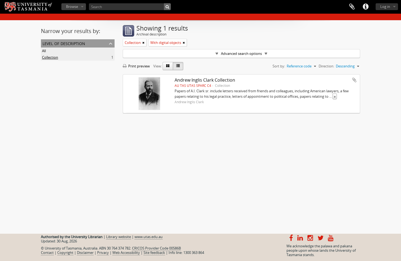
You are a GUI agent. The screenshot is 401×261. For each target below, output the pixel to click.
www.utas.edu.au (148, 236)
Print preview (138, 66)
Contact (47, 252)
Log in (385, 6)
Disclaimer (85, 252)
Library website (118, 236)
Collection (50, 57)
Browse (72, 6)
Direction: (326, 66)
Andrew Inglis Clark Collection (205, 80)
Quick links (365, 7)
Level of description (64, 43)
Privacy (103, 252)
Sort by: (279, 66)
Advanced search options (241, 53)
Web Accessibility (126, 252)
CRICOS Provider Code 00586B (156, 248)
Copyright (65, 252)
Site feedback (154, 252)
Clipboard (352, 7)
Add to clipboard (354, 80)
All (44, 50)
